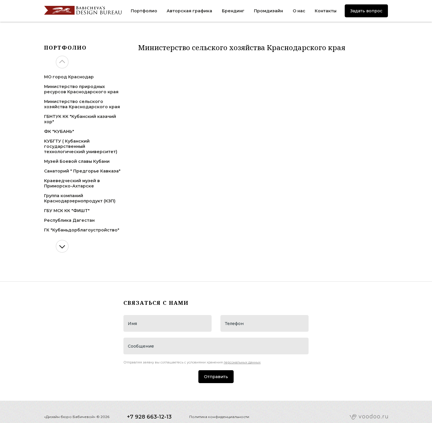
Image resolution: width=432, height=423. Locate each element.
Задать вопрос (366, 10)
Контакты (325, 10)
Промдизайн (268, 10)
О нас (299, 10)
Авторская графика (189, 10)
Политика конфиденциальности (219, 416)
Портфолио (144, 10)
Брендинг (233, 10)
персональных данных (242, 362)
